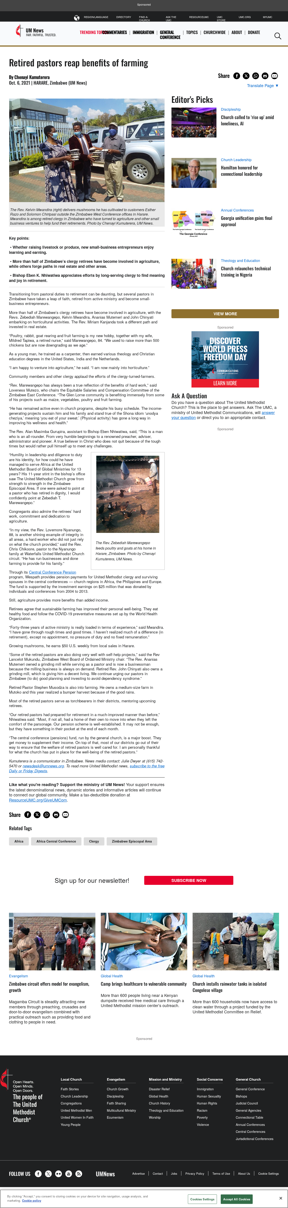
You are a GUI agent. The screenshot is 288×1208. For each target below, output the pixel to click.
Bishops (241, 1096)
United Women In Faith (77, 1117)
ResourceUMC (199, 17)
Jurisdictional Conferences (254, 1138)
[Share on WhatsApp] (255, 75)
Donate (254, 32)
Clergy (94, 841)
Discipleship (231, 109)
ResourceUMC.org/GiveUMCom (38, 800)
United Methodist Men (76, 1110)
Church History (159, 1103)
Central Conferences (250, 1131)
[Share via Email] (274, 75)
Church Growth (117, 1089)
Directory (123, 17)
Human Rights (207, 1103)
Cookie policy (31, 1200)
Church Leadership (236, 160)
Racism (202, 1110)
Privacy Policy (194, 1173)
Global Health (112, 976)
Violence (203, 1124)
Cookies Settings (202, 1199)
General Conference (170, 34)
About (237, 32)
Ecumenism (115, 1117)
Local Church (71, 1079)
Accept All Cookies (236, 1199)
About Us (244, 1173)
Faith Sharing (116, 1103)
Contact (158, 1173)
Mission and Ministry (165, 1079)
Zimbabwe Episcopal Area (132, 841)
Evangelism (18, 976)
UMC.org (245, 17)
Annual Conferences (237, 210)
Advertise (138, 1173)
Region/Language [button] (96, 17)
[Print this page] (265, 75)
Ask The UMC (171, 18)
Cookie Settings (268, 1173)
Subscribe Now (188, 880)
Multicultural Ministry (121, 1110)
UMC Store (221, 18)
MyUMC (267, 17)
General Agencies (248, 1110)
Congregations (71, 1103)
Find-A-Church (144, 18)
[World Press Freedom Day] (225, 361)
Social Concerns (210, 1079)
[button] (277, 35)
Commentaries (114, 32)
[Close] (281, 1198)
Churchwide (215, 32)
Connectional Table (249, 1117)
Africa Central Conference (56, 841)
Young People (71, 1124)
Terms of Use (221, 1173)
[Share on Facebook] (236, 75)
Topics (192, 32)
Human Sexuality (209, 1096)
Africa (18, 841)
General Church (248, 1079)
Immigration (143, 32)
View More (225, 314)
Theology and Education (240, 260)
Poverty (202, 1117)
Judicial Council (247, 1103)
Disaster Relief (159, 1089)
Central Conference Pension (52, 572)
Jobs (174, 1173)
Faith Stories (70, 1089)
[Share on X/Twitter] (246, 75)
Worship (155, 1117)
